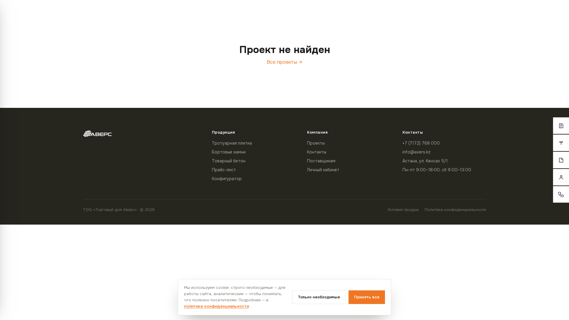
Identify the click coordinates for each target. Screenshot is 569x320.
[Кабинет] (561, 177)
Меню (34, 12)
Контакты (316, 152)
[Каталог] (561, 125)
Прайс (473, 12)
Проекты (316, 143)
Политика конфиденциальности (455, 209)
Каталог (450, 12)
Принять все (366, 297)
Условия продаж (403, 209)
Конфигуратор (227, 178)
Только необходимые (319, 297)
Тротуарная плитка (232, 143)
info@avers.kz (416, 152)
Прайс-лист (224, 169)
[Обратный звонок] (561, 194)
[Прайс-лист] (561, 143)
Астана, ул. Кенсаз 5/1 (425, 161)
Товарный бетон (228, 161)
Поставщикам (321, 161)
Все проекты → (284, 62)
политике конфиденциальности (216, 306)
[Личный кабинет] (492, 12)
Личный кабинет (323, 169)
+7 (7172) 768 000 (529, 12)
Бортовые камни (229, 152)
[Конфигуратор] (561, 160)
